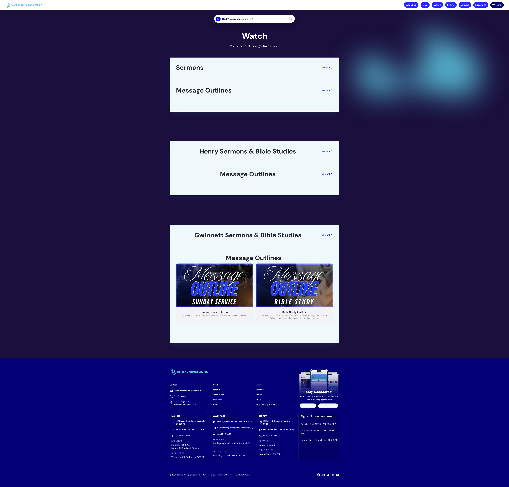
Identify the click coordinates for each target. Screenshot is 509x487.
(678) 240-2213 (224, 434)
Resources (217, 399)
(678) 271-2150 (270, 435)
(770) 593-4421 (181, 396)
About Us (411, 4)
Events (451, 4)
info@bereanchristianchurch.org (188, 390)
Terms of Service (225, 475)
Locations (480, 4)
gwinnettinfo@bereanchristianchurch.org (235, 428)
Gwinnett (219, 416)
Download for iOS (307, 406)
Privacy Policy (209, 475)
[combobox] (254, 19)
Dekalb (175, 416)
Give (425, 4)
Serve (258, 399)
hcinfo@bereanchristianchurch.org (278, 429)
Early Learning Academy (266, 404)
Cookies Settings (243, 475)
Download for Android (328, 406)
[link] (214, 293)
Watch (437, 4)
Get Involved (218, 394)
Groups (465, 4)
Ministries (260, 390)
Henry (263, 416)
